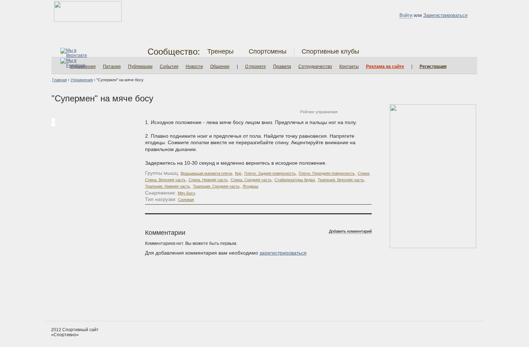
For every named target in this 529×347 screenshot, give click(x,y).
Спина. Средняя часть (251, 180)
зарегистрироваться (283, 253)
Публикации (140, 66)
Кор (238, 173)
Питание (112, 66)
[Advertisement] (264, 294)
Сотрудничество (315, 66)
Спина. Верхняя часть (165, 180)
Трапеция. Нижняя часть (167, 186)
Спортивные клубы (330, 51)
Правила (282, 66)
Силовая (186, 199)
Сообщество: (174, 51)
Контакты (349, 66)
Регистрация (433, 66)
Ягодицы (250, 186)
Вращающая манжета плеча (206, 173)
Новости (194, 66)
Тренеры (220, 51)
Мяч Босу (186, 193)
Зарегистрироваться (445, 15)
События (169, 66)
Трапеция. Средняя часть (216, 186)
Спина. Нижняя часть (208, 180)
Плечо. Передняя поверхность (327, 173)
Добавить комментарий (350, 231)
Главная (59, 80)
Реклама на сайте (385, 66)
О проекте (255, 66)
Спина (363, 173)
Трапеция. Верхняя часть (341, 180)
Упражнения (82, 80)
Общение (220, 66)
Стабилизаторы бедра (295, 180)
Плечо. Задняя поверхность (270, 173)
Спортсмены (267, 51)
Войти (405, 15)
